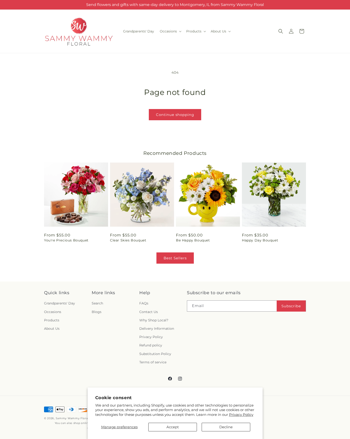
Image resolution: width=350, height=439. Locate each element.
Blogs (96, 312)
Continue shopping (175, 114)
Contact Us (148, 312)
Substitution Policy (155, 354)
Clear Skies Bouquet (128, 240)
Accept (172, 427)
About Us (52, 328)
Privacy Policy (241, 414)
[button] (170, 31)
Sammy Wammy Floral (72, 418)
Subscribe (291, 306)
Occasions (52, 312)
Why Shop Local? (153, 320)
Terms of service (152, 362)
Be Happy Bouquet (193, 240)
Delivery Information (156, 328)
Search (97, 303)
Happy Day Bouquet (260, 240)
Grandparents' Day (59, 303)
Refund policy (150, 345)
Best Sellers (175, 258)
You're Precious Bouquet (66, 240)
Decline (226, 427)
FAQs (143, 303)
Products (51, 320)
